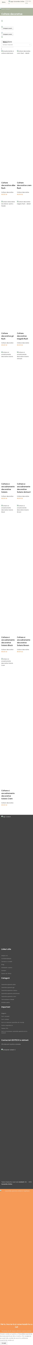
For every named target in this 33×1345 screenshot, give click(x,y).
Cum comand (5, 1016)
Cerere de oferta (6, 973)
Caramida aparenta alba (8, 984)
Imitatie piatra (5, 1002)
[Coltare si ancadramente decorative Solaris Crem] (8, 723)
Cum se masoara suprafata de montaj (12, 1022)
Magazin (3, 1013)
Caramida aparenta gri (7, 987)
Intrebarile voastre (6, 967)
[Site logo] (16, 2)
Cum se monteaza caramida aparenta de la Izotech (14, 1032)
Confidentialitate (6, 958)
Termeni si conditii (6, 961)
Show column (7, 42)
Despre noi (4, 955)
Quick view (3, 808)
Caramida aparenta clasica (9, 990)
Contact (3, 970)
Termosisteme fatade (7, 999)
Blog (2, 964)
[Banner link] (16, 22)
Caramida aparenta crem (8, 996)
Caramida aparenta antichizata (10, 993)
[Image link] (16, 881)
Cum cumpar (5, 1019)
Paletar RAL (4, 1028)
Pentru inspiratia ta (7, 1025)
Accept (4, 1343)
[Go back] (3, 10)
